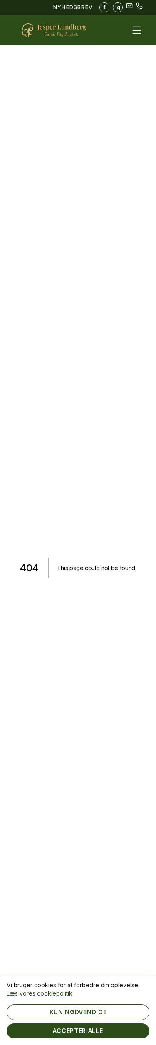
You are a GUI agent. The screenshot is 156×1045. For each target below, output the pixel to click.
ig (117, 7)
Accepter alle (78, 1030)
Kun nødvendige (78, 1011)
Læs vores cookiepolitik (39, 993)
